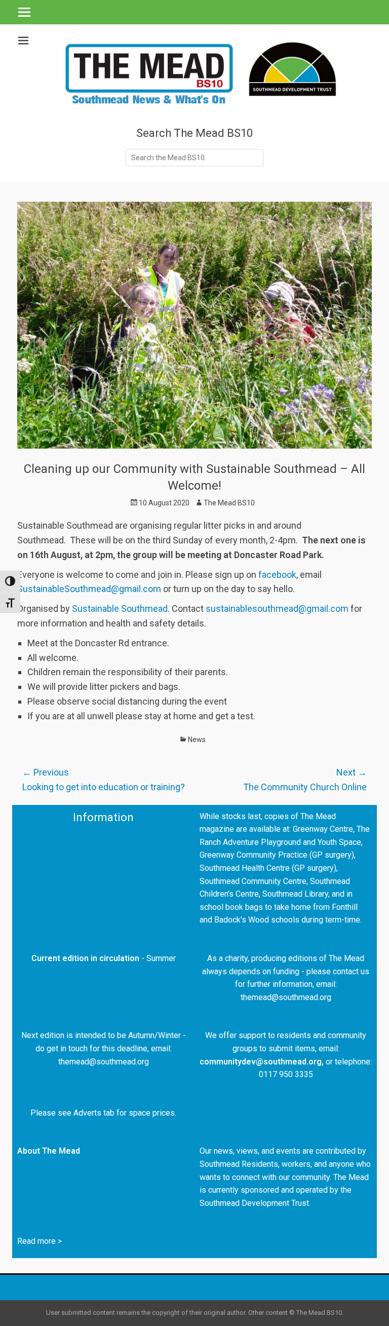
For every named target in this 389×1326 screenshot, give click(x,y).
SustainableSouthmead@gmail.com (89, 588)
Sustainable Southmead (119, 608)
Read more (36, 1241)
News (197, 739)
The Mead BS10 (229, 503)
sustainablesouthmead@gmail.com (277, 608)
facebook (276, 574)
